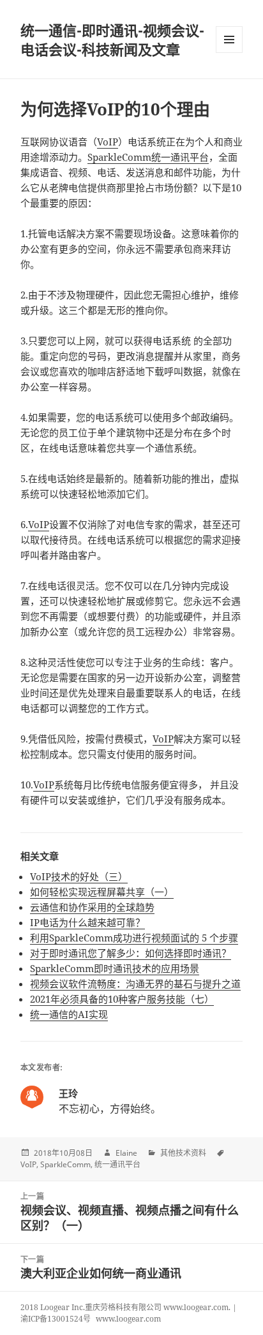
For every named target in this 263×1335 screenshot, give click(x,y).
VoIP (107, 141)
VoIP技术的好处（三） (79, 876)
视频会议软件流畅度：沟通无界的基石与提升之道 (135, 983)
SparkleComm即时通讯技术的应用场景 (114, 968)
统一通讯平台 (117, 1164)
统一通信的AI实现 (69, 1014)
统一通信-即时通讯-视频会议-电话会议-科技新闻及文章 (112, 39)
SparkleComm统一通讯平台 (148, 157)
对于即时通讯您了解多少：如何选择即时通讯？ (130, 953)
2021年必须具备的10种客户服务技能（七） (122, 998)
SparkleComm (65, 1164)
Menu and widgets (229, 52)
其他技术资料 (183, 1152)
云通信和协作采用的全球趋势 (92, 907)
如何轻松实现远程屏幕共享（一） (102, 891)
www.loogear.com (128, 1318)
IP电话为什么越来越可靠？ (87, 922)
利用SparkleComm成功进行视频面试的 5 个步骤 (134, 937)
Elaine (126, 1152)
